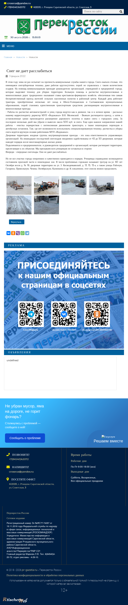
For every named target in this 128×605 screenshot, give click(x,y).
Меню (10, 46)
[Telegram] (27, 233)
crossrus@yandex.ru (19, 3)
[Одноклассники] (13, 233)
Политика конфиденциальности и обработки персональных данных (45, 575)
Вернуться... (16, 221)
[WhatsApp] (22, 233)
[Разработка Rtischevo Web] (32, 599)
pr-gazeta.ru (29, 569)
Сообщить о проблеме (25, 438)
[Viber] (18, 233)
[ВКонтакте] (8, 233)
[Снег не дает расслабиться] (19, 185)
